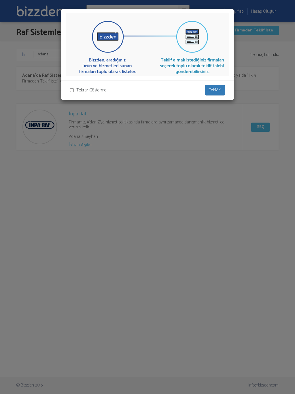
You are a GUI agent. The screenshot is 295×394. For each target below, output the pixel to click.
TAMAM (215, 90)
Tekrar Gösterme (91, 90)
